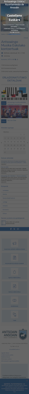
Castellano (14, 15)
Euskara (14, 20)
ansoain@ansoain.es (14, 34)
